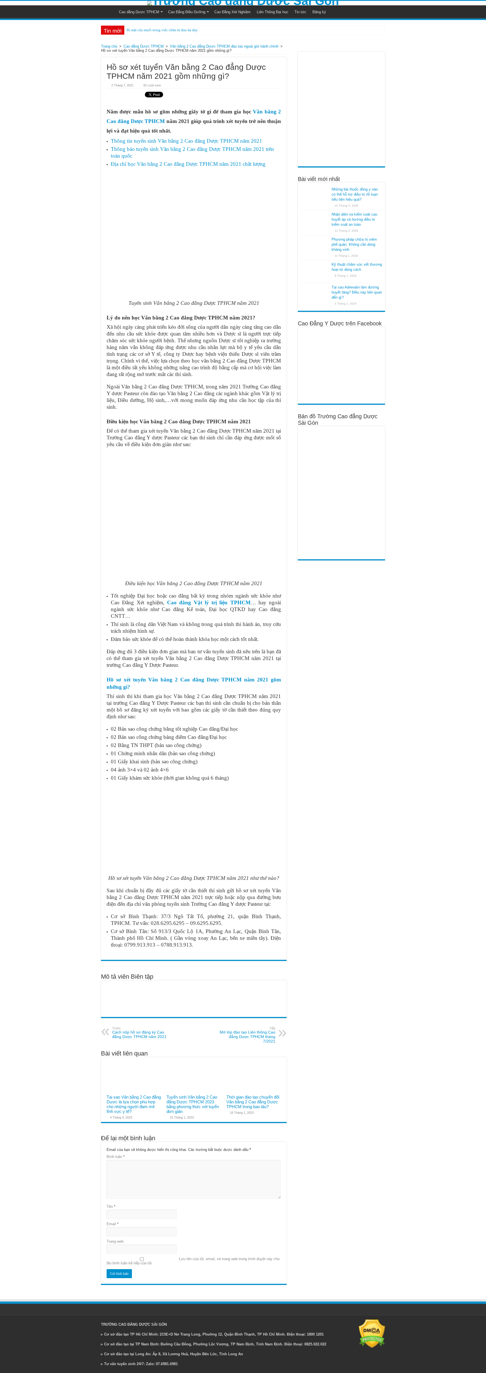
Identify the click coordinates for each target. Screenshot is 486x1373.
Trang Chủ (108, 11)
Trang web (115, 1241)
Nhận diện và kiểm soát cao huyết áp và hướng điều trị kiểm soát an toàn (354, 219)
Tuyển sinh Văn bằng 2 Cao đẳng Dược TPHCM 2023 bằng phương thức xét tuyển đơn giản (192, 1104)
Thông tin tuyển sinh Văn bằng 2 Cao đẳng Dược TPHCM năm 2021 (186, 141)
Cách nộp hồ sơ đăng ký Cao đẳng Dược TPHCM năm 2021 (139, 1033)
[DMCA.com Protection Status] (372, 1333)
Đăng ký (319, 12)
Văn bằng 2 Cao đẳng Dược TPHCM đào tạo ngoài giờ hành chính (224, 46)
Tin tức (300, 12)
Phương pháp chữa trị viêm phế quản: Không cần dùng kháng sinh (354, 244)
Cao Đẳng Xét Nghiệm (232, 12)
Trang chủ (109, 46)
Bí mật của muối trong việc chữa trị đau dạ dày (162, 30)
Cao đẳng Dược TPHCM (139, 12)
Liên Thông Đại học (272, 12)
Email (112, 1224)
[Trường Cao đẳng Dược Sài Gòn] (243, 3)
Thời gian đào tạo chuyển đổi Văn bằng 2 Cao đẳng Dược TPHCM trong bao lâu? (252, 1102)
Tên (111, 1206)
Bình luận (116, 1157)
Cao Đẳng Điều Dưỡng (186, 12)
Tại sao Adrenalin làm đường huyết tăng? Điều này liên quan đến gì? (357, 292)
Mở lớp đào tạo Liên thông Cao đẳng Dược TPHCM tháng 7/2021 (247, 1035)
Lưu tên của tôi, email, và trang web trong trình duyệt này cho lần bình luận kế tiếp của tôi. (193, 1261)
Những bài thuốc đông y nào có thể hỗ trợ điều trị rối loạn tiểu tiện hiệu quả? (355, 194)
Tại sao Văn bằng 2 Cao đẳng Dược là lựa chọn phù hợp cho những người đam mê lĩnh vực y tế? (134, 1104)
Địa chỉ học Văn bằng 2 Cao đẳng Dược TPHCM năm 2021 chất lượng (188, 164)
